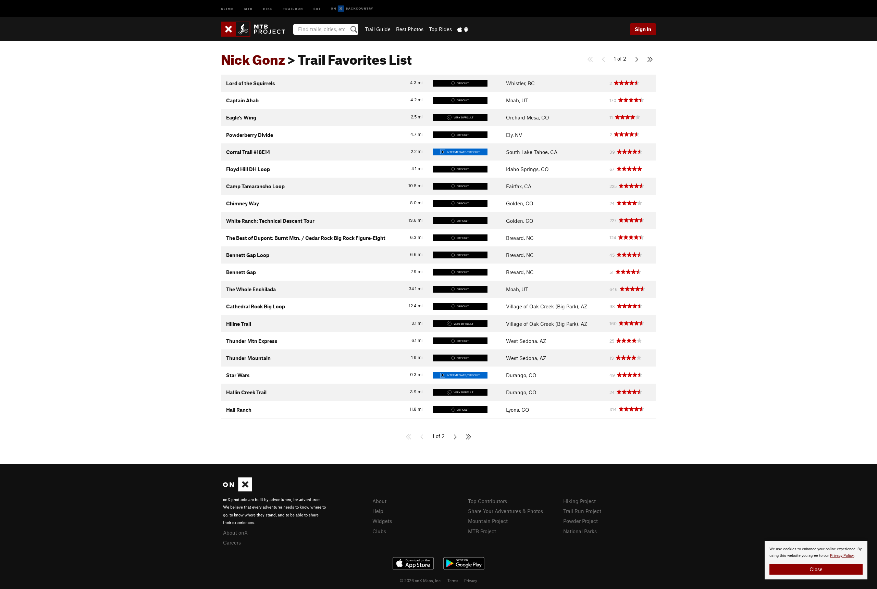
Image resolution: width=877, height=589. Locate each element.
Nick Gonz (253, 57)
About (379, 501)
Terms (452, 580)
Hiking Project (579, 501)
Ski (317, 8)
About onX (235, 532)
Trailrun (293, 8)
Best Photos (409, 29)
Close (816, 569)
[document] (816, 560)
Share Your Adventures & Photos (505, 511)
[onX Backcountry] (352, 8)
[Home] (256, 29)
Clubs (379, 531)
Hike (268, 8)
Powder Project (580, 521)
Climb (227, 8)
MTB (248, 8)
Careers (232, 542)
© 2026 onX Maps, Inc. (421, 580)
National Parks (580, 531)
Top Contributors (487, 501)
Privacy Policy (842, 555)
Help (377, 511)
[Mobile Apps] (462, 29)
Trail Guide (378, 29)
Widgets (382, 521)
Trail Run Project (582, 511)
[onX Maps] (237, 489)
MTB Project (482, 531)
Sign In (643, 29)
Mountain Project (488, 521)
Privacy (470, 580)
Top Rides (440, 29)
